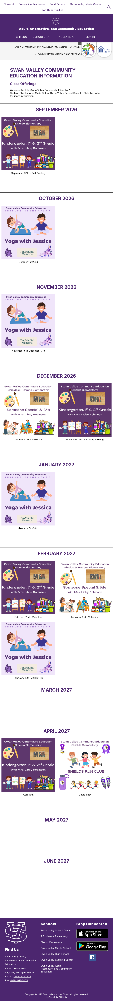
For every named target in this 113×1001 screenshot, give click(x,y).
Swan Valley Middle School (56, 948)
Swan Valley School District (56, 930)
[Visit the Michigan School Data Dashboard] (104, 49)
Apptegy (63, 997)
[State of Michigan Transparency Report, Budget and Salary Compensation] (89, 49)
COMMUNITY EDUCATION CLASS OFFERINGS (60, 54)
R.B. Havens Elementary (54, 936)
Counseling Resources (32, 4)
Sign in (90, 36)
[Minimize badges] (80, 43)
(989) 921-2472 (22, 976)
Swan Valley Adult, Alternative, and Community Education (56, 968)
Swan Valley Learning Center (57, 959)
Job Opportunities (52, 10)
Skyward (9, 4)
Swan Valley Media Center (85, 4)
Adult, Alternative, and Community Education (40, 47)
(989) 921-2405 (19, 980)
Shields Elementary (51, 942)
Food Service (57, 4)
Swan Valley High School (55, 953)
